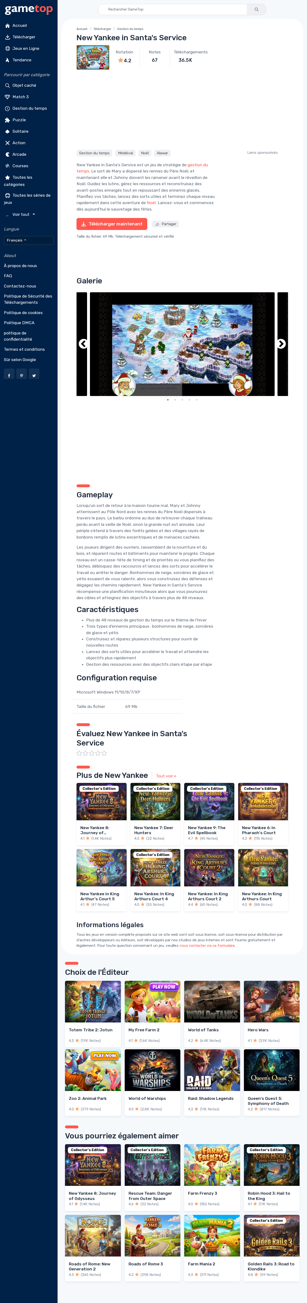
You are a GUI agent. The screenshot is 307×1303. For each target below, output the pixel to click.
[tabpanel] (182, 344)
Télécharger (23, 36)
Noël (145, 153)
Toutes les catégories (18, 181)
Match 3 (20, 96)
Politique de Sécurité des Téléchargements (28, 299)
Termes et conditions (24, 349)
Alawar (162, 153)
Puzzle (19, 119)
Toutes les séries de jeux (27, 199)
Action (18, 142)
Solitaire (20, 131)
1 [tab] (167, 399)
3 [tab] (182, 399)
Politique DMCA (19, 322)
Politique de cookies (23, 312)
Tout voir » (166, 776)
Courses (20, 165)
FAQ (8, 275)
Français (15, 240)
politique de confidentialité (18, 336)
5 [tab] (196, 399)
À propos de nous (20, 265)
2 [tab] (175, 399)
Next (281, 344)
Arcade (19, 154)
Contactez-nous (20, 286)
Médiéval (125, 153)
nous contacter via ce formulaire (207, 945)
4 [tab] (189, 399)
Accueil (19, 25)
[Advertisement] (182, 109)
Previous (84, 344)
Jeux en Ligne (25, 48)
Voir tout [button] (18, 214)
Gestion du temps (29, 108)
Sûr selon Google (20, 359)
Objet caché (24, 85)
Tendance (21, 59)
